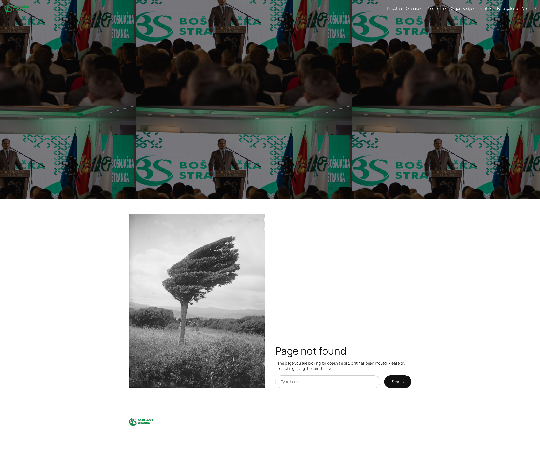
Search (398, 381)
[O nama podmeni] (421, 8)
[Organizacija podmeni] (474, 8)
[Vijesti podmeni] (534, 8)
